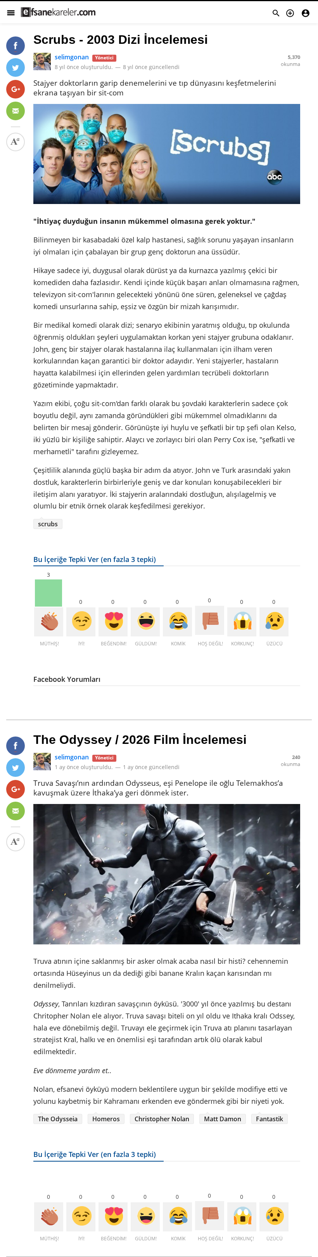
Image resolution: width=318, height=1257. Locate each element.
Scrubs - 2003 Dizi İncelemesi (120, 40)
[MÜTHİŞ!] (48, 621)
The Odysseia (58, 1119)
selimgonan (72, 57)
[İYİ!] (80, 621)
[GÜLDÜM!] (145, 621)
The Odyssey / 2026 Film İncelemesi (140, 740)
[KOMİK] (177, 621)
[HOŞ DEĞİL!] (209, 620)
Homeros (106, 1119)
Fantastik (269, 1119)
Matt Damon (222, 1119)
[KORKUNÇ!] (241, 621)
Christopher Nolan (162, 1119)
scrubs (48, 524)
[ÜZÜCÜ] (274, 621)
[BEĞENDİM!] (113, 621)
